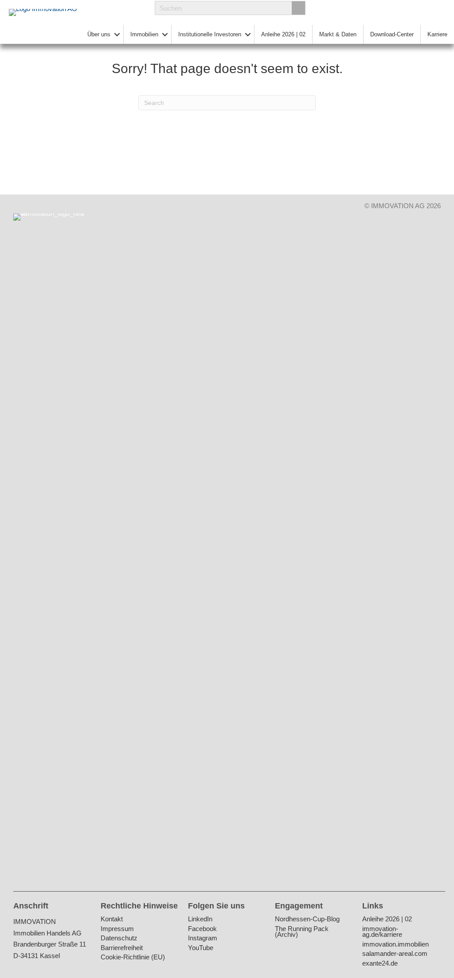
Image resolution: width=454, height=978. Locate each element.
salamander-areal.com (394, 954)
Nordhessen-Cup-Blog (307, 919)
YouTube (200, 948)
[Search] (298, 8)
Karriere (437, 34)
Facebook (202, 929)
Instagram (202, 938)
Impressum (117, 929)
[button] (116, 34)
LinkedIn (200, 919)
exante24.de (380, 963)
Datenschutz (119, 938)
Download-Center (392, 34)
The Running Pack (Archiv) (302, 932)
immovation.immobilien (395, 944)
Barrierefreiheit (122, 948)
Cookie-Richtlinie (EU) (133, 957)
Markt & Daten (337, 34)
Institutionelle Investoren (209, 34)
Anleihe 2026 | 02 (283, 34)
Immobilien (144, 34)
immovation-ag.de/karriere (382, 932)
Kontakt (112, 919)
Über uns (98, 34)
